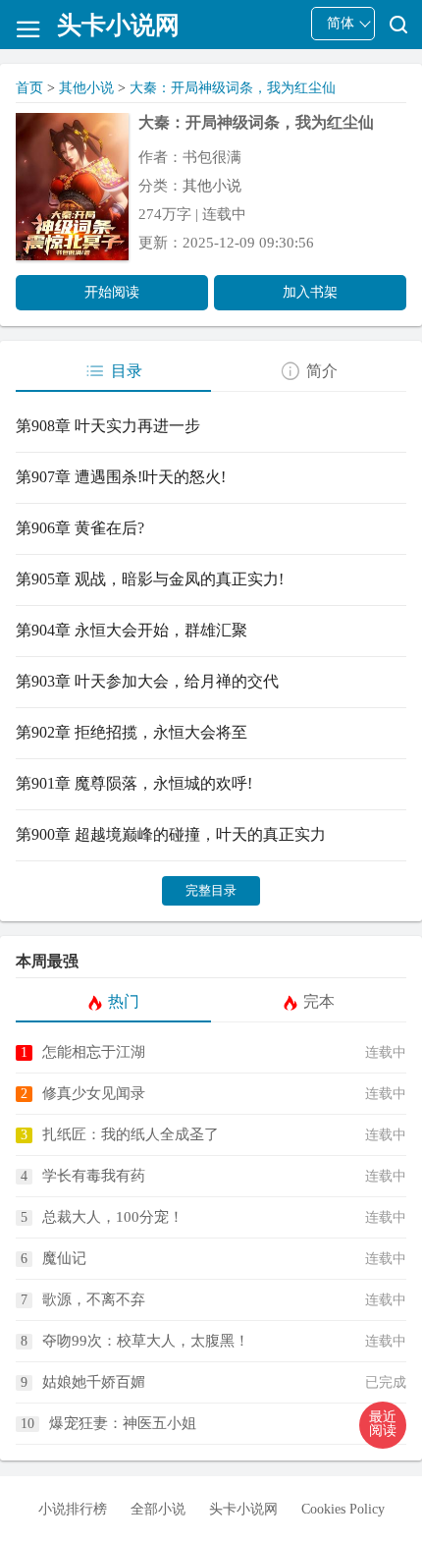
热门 (123, 1001)
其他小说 (86, 88)
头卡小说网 (243, 1509)
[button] (382, 1425)
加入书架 (310, 292)
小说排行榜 (72, 1509)
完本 (319, 1001)
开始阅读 (111, 292)
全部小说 (158, 1509)
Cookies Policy (343, 1509)
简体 (340, 23)
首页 (29, 88)
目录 (126, 370)
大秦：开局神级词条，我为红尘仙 (233, 88)
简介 (322, 370)
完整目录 (211, 890)
